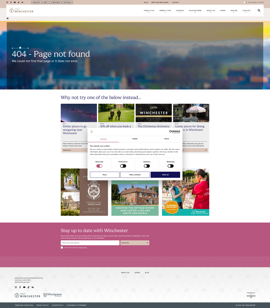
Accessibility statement (76, 305)
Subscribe (125, 243)
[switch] (123, 166)
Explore (234, 10)
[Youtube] (15, 2)
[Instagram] (7, 2)
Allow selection (135, 175)
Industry (36, 2)
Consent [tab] (103, 139)
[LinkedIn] (23, 2)
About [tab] (166, 139)
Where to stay (165, 10)
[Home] (7, 18)
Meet (46, 2)
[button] (245, 2)
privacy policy (83, 247)
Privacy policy (43, 305)
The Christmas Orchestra (153, 126)
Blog (146, 2)
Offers (223, 10)
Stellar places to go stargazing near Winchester (75, 130)
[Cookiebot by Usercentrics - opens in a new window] (171, 131)
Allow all (165, 175)
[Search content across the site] (257, 10)
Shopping (180, 10)
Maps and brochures (160, 2)
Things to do (149, 10)
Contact (175, 2)
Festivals (67, 2)
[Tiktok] (19, 2)
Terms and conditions (24, 305)
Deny (105, 175)
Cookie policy (57, 305)
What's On (211, 10)
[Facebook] (11, 2)
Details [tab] (135, 139)
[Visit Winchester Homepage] (21, 10)
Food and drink (195, 10)
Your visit (246, 10)
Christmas (55, 2)
